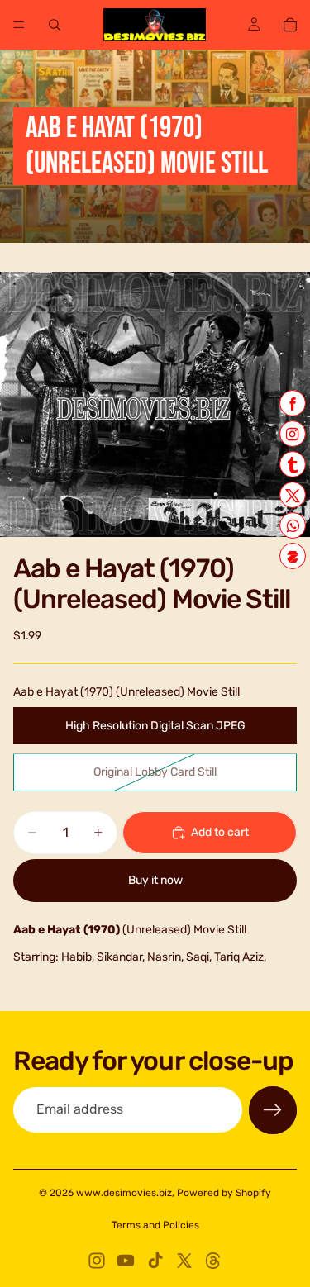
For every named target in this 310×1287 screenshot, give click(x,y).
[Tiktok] (155, 1260)
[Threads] (213, 1260)
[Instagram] (97, 1260)
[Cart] (290, 25)
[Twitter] (184, 1260)
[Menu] (19, 25)
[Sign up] (273, 1110)
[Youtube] (126, 1260)
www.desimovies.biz (124, 1193)
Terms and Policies (155, 1225)
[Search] (54, 25)
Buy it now (155, 880)
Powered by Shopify (224, 1193)
